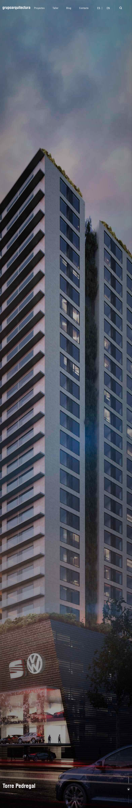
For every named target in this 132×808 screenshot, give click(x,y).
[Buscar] (118, 8)
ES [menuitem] (98, 8)
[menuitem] (98, 8)
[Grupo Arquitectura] (16, 8)
